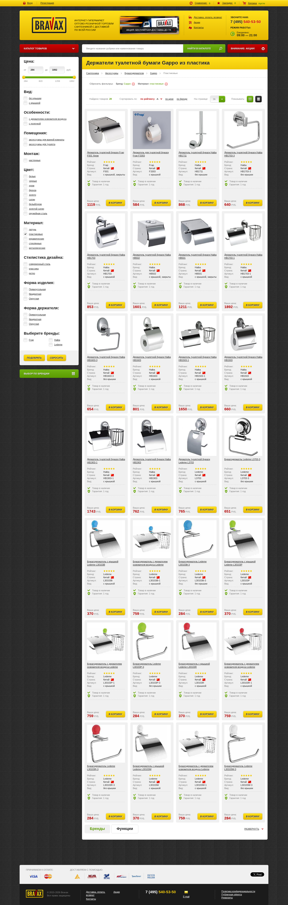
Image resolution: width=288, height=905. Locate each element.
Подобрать (34, 358)
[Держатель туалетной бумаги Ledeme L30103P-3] (152, 641)
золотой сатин (36, 208)
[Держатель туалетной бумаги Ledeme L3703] (198, 437)
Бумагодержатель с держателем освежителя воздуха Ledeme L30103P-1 (104, 667)
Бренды (97, 829)
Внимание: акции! (243, 48)
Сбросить (56, 358)
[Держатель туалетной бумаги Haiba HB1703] (106, 232)
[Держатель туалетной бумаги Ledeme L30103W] (152, 744)
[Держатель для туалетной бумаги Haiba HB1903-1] (106, 437)
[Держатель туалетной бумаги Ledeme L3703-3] (243, 437)
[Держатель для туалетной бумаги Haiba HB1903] (152, 437)
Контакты (199, 27)
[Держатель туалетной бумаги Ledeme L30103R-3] (106, 744)
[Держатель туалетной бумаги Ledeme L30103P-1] (106, 641)
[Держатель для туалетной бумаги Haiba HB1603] (152, 335)
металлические (37, 248)
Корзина (252, 3)
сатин (32, 199)
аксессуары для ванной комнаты (46, 139)
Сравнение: (201, 3)
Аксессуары (111, 73)
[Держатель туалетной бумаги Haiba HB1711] (198, 130)
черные (33, 181)
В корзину (115, 203)
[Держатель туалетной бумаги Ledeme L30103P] (243, 539)
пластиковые (36, 234)
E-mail (186, 896)
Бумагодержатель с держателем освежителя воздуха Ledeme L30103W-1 (196, 769)
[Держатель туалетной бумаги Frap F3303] (152, 130)
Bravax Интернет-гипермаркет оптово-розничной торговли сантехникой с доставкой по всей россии (49, 25)
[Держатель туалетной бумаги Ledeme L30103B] (106, 539)
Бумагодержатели (134, 73)
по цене (169, 99)
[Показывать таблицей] (250, 99)
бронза (32, 190)
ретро (32, 273)
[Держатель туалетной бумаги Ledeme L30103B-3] (198, 539)
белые (32, 176)
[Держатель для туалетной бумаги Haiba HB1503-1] (198, 335)
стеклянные (35, 243)
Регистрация (47, 3)
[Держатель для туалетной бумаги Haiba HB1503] (243, 335)
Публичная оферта (231, 894)
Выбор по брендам (36, 373)
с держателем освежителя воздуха (47, 119)
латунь (32, 229)
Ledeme (58, 344)
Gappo (153, 73)
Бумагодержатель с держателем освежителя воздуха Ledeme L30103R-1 (241, 667)
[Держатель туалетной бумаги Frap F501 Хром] (106, 130)
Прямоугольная (37, 289)
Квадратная (35, 294)
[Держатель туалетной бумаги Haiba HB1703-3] (243, 130)
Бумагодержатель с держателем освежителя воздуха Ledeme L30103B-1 (150, 564)
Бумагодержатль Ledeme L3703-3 (242, 459)
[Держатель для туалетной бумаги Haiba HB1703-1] (243, 232)
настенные (34, 160)
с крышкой (34, 103)
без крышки (35, 98)
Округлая (34, 298)
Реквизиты (227, 897)
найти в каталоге (199, 48)
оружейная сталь (38, 213)
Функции (125, 829)
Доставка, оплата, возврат (208, 17)
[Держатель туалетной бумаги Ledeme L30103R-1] (243, 641)
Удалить (133, 84)
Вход (29, 3)
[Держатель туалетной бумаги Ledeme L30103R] (198, 641)
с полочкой (35, 123)
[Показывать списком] (258, 99)
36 (214, 99)
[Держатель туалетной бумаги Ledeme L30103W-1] (198, 744)
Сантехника (92, 73)
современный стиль (39, 264)
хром (31, 185)
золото (32, 195)
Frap (31, 340)
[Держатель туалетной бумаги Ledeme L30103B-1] (152, 539)
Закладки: (227, 3)
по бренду (182, 99)
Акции (197, 22)
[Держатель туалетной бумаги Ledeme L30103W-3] (243, 744)
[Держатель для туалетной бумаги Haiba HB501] (198, 232)
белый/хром (35, 204)
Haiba (57, 340)
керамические (36, 238)
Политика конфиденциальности (238, 891)
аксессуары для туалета (42, 144)
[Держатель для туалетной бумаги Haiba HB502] (152, 232)
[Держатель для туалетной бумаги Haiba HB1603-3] (106, 335)
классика (34, 268)
